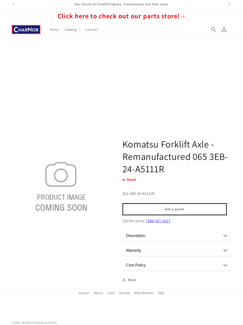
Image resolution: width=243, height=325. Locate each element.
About (98, 293)
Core (111, 293)
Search (84, 293)
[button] (72, 29)
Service (124, 293)
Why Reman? (144, 293)
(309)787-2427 (158, 220)
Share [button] (132, 280)
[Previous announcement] (13, 4)
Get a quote (174, 209)
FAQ (161, 293)
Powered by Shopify (45, 322)
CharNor (27, 322)
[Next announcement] (229, 4)
